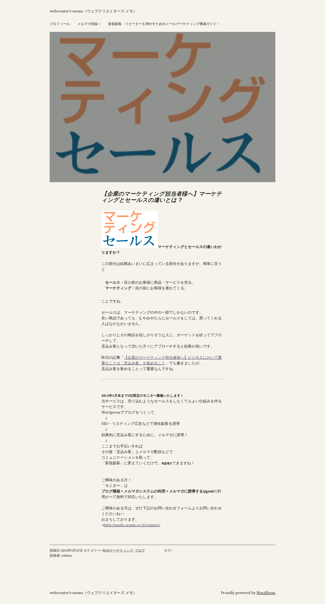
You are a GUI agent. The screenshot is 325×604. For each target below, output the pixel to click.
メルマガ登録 (87, 23)
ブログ (140, 550)
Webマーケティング (117, 550)
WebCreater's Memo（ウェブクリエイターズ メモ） (93, 11)
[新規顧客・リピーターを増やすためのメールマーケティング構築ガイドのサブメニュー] (218, 24)
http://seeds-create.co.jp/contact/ (132, 525)
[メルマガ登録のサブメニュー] (100, 24)
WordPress (265, 592)
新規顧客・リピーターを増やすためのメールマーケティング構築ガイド (162, 23)
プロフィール (60, 23)
